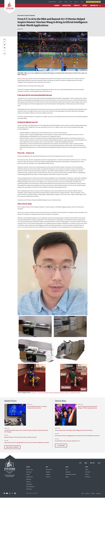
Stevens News (21, 15)
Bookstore (67, 477)
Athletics (60, 1)
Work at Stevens (87, 472)
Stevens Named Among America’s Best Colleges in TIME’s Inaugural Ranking (87, 407)
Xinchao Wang (24, 78)
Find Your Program (29, 472)
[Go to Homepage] (9, 7)
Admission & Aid (94, 5)
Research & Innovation (30, 15)
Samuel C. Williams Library (30, 486)
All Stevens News (61, 445)
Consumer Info (48, 477)
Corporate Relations (52, 1)
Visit (95, 1)
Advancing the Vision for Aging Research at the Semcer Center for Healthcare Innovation (26, 442)
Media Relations (87, 477)
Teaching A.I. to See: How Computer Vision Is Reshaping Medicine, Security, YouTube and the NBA (55, 392)
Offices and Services (49, 469)
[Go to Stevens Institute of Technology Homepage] (9, 466)
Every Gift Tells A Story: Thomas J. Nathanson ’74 (67, 441)
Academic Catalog (29, 489)
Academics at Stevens (29, 469)
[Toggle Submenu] (78, 1)
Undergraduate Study (29, 477)
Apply (98, 1)
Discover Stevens (66, 5)
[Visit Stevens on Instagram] (9, 493)
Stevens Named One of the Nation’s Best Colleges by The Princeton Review (73, 430)
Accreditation (48, 474)
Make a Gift (92, 463)
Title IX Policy (93, 493)
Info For (75, 1)
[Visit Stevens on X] (12, 493)
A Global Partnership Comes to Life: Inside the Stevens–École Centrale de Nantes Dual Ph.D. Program (26, 431)
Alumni (66, 1)
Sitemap (83, 493)
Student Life (77, 5)
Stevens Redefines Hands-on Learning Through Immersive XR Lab (36, 407)
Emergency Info (98, 493)
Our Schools (28, 474)
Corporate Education (29, 484)
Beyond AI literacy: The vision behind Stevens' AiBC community (20, 437)
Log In (82, 1)
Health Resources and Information (71, 474)
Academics (56, 5)
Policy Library (48, 472)
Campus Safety (68, 472)
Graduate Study (28, 479)
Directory (86, 469)
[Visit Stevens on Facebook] (15, 493)
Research (85, 5)
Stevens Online (28, 481)
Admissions (87, 474)
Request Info (89, 1)
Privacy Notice (87, 493)
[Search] (100, 5)
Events (67, 469)
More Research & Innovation (12, 447)
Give (71, 1)
